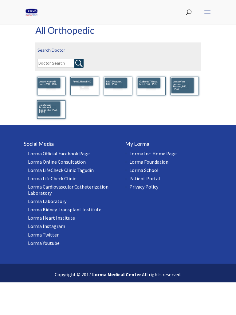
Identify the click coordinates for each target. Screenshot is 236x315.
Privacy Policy (143, 187)
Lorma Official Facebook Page (59, 153)
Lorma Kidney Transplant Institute (64, 209)
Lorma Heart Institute (51, 218)
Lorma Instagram (46, 226)
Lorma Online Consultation (57, 162)
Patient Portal (144, 178)
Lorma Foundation (148, 162)
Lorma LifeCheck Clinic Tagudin (61, 170)
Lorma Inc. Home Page (153, 153)
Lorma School (144, 170)
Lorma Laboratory (47, 201)
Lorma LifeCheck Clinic (52, 178)
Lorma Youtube (44, 243)
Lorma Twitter (43, 235)
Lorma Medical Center (116, 274)
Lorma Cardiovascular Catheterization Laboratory (68, 190)
